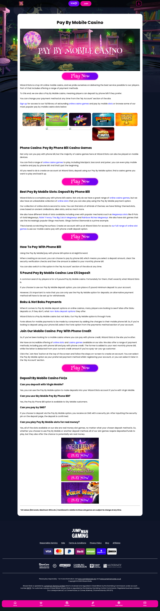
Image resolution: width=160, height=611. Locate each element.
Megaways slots (120, 214)
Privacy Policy (96, 543)
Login (74, 3)
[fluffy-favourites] (80, 480)
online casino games (79, 103)
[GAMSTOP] (65, 566)
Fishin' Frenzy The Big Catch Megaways (58, 217)
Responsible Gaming (49, 543)
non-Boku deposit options (62, 311)
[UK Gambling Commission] (80, 566)
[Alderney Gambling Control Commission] (113, 566)
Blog (107, 543)
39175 (29, 588)
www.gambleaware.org (87, 579)
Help (63, 543)
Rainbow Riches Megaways (95, 217)
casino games (75, 342)
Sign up (23, 103)
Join (86, 3)
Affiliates (116, 543)
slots (110, 103)
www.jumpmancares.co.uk (110, 579)
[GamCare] (44, 566)
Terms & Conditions (77, 543)
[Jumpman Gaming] (80, 537)
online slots (63, 201)
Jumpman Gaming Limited (54, 586)
